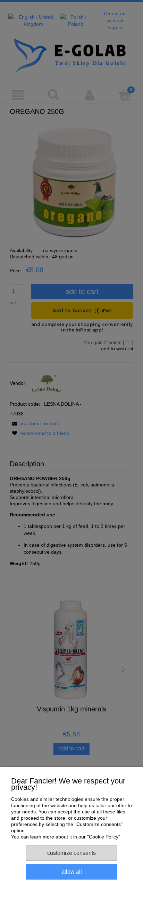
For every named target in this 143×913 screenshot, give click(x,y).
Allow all (71, 871)
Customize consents (71, 853)
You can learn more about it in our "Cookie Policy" (65, 837)
